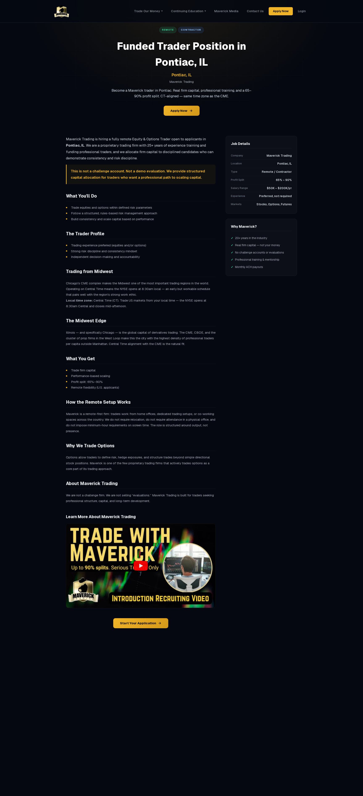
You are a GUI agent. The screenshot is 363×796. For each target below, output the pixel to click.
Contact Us (255, 11)
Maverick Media (226, 11)
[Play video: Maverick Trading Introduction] (140, 566)
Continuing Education (188, 11)
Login (302, 11)
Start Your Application (138, 623)
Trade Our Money (148, 11)
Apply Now (281, 11)
